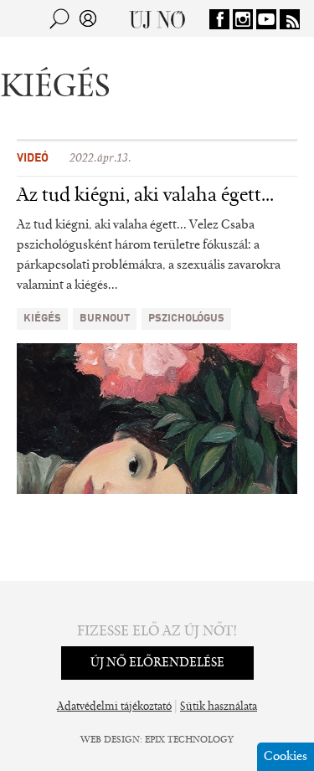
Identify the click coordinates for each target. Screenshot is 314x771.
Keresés (59, 18)
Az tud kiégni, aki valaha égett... (145, 196)
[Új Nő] (157, 18)
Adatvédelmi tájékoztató (114, 707)
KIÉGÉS (42, 318)
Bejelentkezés (88, 18)
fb (219, 19)
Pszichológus (186, 318)
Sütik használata (218, 707)
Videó (33, 158)
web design (110, 740)
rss (290, 19)
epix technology (189, 740)
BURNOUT (105, 318)
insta (243, 19)
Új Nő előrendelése (157, 663)
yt (266, 19)
